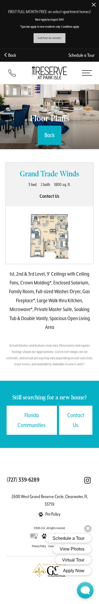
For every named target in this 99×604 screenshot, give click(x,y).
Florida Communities (32, 420)
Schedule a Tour (81, 55)
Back (11, 55)
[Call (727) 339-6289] (12, 72)
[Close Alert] (94, 5)
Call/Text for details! (49, 37)
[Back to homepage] (49, 73)
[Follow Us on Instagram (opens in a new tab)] (87, 480)
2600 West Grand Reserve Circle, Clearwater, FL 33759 (50, 500)
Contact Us (75, 420)
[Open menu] (86, 72)
